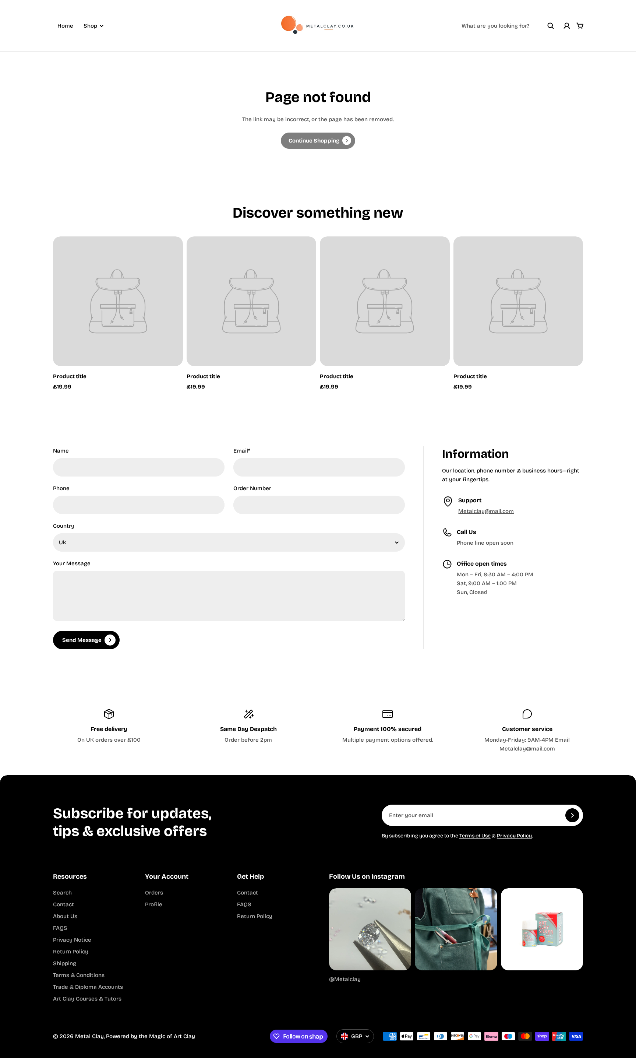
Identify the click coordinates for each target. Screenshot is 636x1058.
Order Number (252, 488)
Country (63, 526)
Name (61, 450)
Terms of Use (475, 836)
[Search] (551, 26)
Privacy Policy (514, 836)
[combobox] (508, 26)
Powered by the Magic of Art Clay (150, 1036)
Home (65, 25)
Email (241, 450)
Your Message (72, 563)
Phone (61, 488)
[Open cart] (580, 25)
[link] (318, 141)
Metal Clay (89, 1036)
